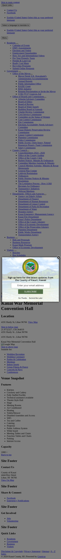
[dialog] (30, 279)
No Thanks (22, 298)
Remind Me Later (36, 298)
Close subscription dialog (58, 257)
